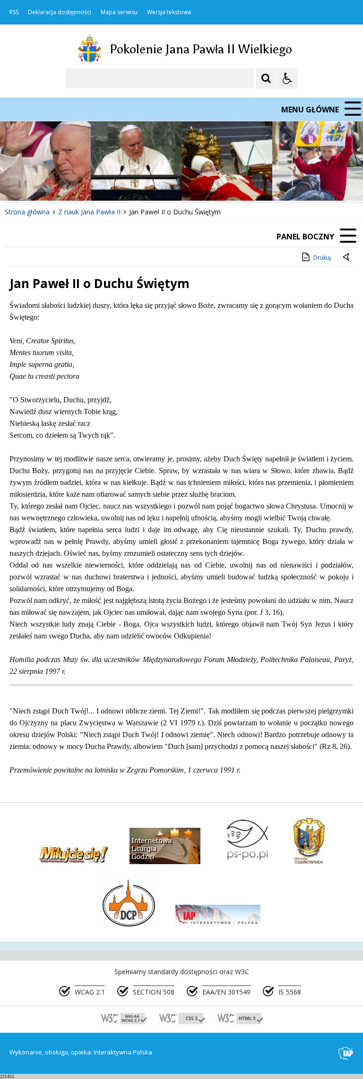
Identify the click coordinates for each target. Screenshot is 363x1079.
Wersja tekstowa (169, 12)
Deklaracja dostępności (59, 12)
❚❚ (19, 183)
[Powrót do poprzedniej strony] (347, 257)
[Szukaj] (266, 78)
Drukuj (322, 258)
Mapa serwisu (119, 12)
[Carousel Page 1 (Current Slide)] (92, 183)
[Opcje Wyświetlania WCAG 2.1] (287, 78)
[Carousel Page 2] (101, 183)
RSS (13, 12)
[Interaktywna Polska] (346, 1053)
